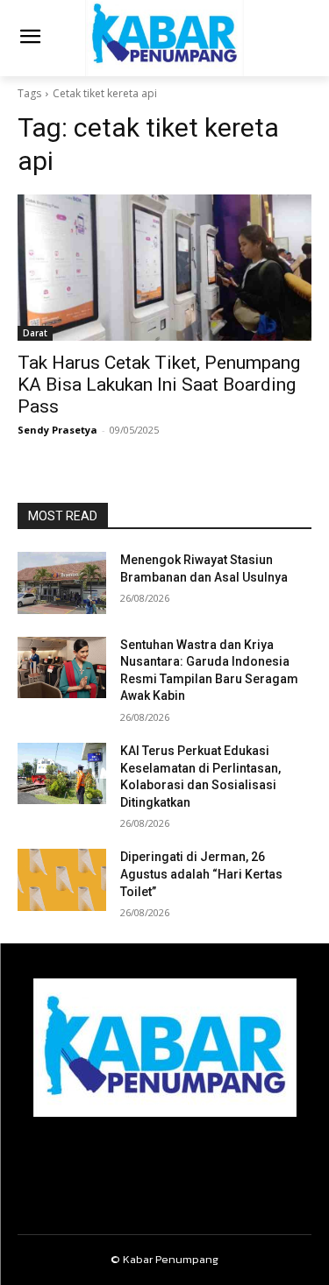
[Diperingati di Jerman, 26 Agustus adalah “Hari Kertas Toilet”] (62, 879)
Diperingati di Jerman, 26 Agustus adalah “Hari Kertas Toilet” (201, 874)
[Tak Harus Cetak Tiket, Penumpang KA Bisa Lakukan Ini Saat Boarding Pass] (164, 268)
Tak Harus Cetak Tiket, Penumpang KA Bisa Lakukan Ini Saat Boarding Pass (159, 384)
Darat (35, 333)
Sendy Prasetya (57, 429)
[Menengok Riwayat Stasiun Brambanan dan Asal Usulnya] (62, 582)
